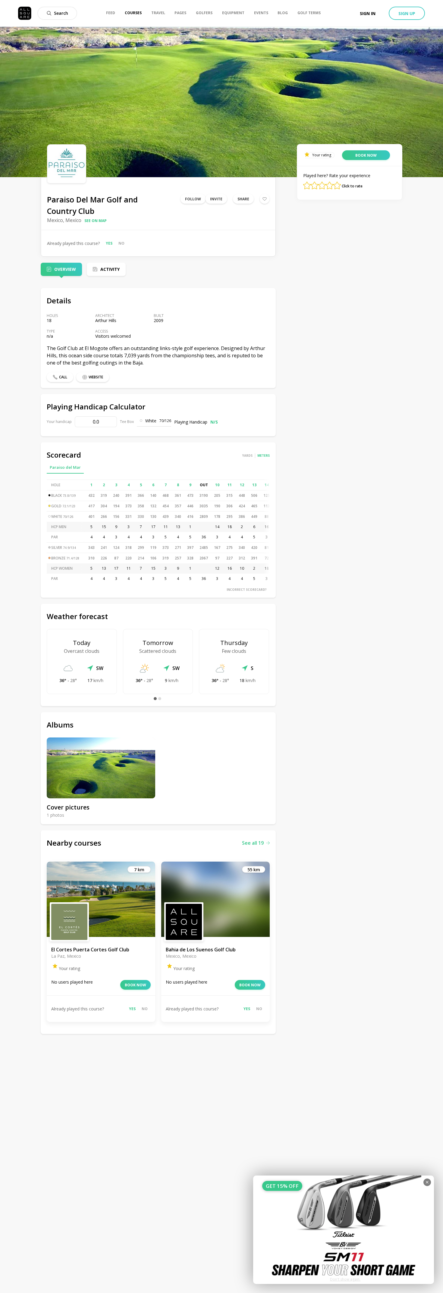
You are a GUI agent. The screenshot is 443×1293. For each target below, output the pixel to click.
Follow (193, 199)
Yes (109, 243)
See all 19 (253, 843)
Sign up (406, 13)
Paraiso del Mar (65, 467)
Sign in (367, 13)
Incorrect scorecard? (247, 589)
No (121, 243)
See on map (95, 220)
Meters (263, 455)
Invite (216, 199)
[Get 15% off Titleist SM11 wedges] (343, 1230)
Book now (135, 985)
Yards (247, 455)
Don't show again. (345, 1279)
